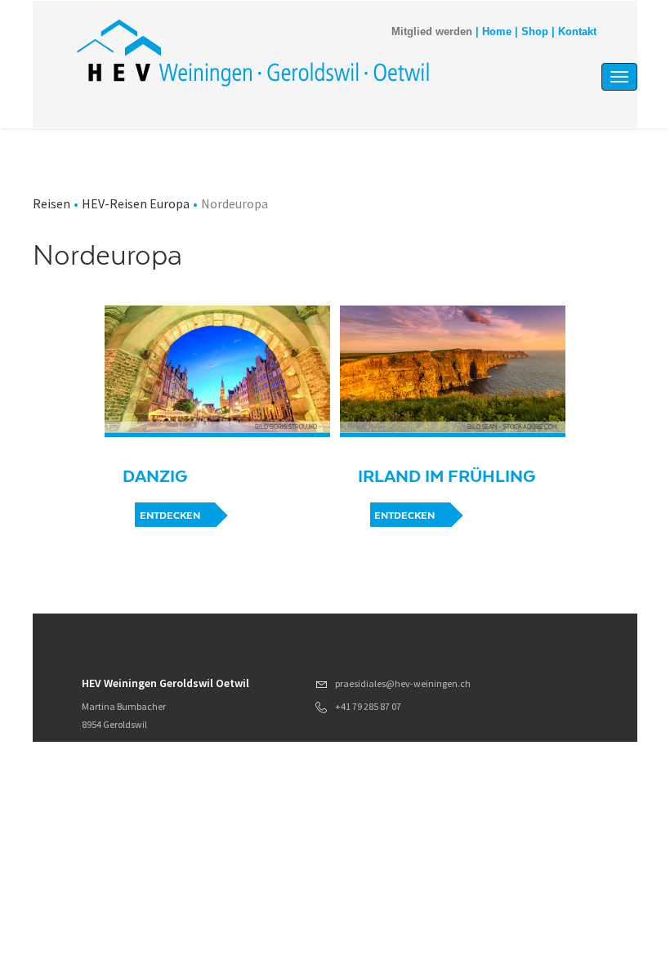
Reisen (51, 203)
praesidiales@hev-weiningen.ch (403, 683)
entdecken (170, 515)
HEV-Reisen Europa (136, 203)
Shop (534, 32)
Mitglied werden (431, 32)
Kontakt (577, 32)
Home (496, 32)
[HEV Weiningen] (253, 52)
